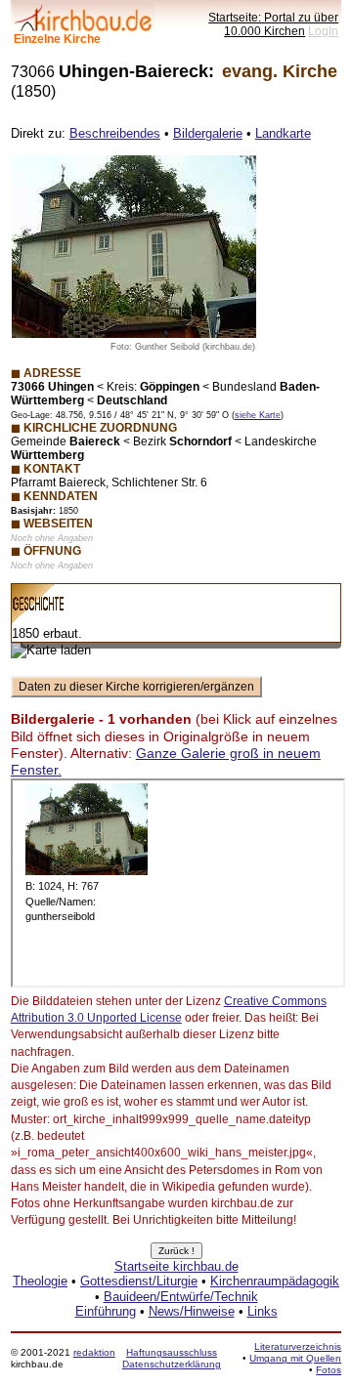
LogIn (323, 30)
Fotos (328, 1370)
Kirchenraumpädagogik (274, 1281)
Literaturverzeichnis (297, 1346)
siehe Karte (258, 415)
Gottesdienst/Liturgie (139, 1281)
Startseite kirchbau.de (176, 1266)
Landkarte (283, 133)
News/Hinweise (192, 1311)
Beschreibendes (114, 133)
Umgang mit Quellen (295, 1358)
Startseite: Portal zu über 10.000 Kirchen (273, 24)
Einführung (105, 1311)
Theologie (40, 1281)
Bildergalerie (207, 133)
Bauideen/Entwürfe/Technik (181, 1296)
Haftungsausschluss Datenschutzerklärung (171, 1358)
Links (262, 1311)
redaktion (94, 1352)
